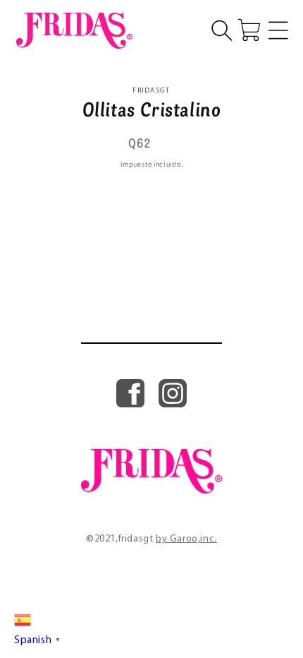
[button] (222, 30)
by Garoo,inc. (186, 539)
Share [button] (160, 189)
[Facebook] (130, 403)
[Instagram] (173, 403)
